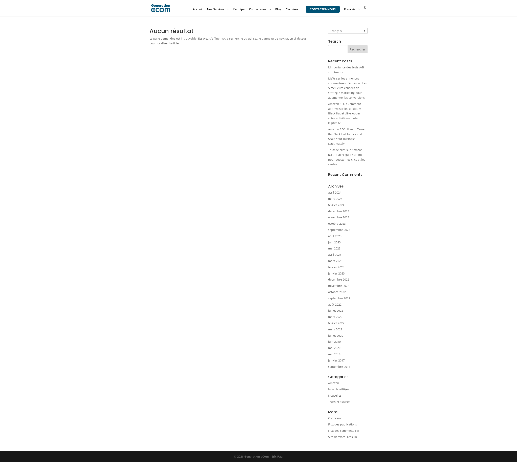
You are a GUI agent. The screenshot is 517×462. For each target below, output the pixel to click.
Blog (278, 9)
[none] (348, 31)
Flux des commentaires (343, 431)
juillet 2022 (335, 310)
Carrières (292, 9)
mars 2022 (335, 317)
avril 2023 (334, 255)
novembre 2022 (338, 286)
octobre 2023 (337, 223)
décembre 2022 (338, 279)
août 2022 (335, 304)
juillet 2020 (335, 335)
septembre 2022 (339, 298)
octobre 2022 (337, 292)
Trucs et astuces (339, 402)
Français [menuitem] (336, 31)
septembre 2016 (339, 367)
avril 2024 (334, 192)
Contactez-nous (260, 9)
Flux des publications (342, 424)
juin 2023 (334, 242)
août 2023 (335, 236)
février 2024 (336, 205)
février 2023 (336, 267)
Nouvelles (335, 395)
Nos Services (215, 9)
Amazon (333, 383)
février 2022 (336, 323)
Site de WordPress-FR (342, 437)
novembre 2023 (338, 217)
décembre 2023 (338, 211)
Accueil (198, 9)
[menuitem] (351, 12)
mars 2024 (335, 199)
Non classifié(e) (338, 389)
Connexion (335, 418)
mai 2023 (334, 248)
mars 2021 (335, 329)
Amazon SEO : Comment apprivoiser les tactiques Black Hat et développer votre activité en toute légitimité (344, 113)
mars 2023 (335, 261)
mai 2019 (334, 354)
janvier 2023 (336, 273)
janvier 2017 (336, 360)
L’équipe (239, 9)
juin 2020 (334, 342)
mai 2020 (334, 348)
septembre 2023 (339, 230)
